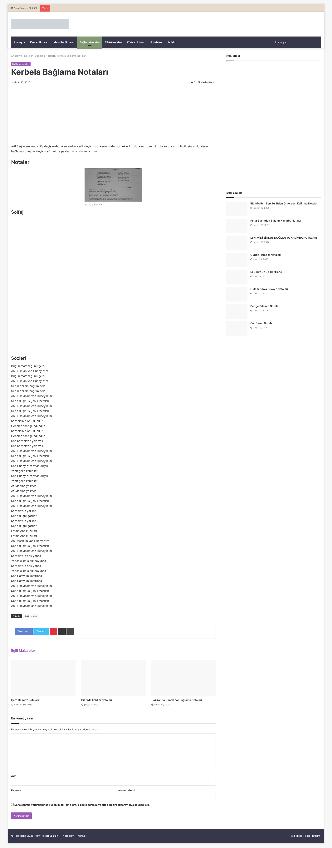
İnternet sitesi (126, 790)
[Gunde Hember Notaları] (236, 260)
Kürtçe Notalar (135, 42)
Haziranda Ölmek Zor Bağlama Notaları (176, 700)
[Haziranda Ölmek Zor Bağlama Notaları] (183, 678)
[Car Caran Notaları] (236, 328)
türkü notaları (30, 616)
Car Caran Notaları (262, 323)
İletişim (172, 42)
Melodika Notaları (64, 42)
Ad (14, 775)
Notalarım (68, 835)
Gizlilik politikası (300, 835)
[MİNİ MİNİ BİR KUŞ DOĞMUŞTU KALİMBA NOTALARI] (236, 243)
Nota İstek (156, 42)
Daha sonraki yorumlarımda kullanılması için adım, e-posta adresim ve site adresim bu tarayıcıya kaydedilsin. (82, 804)
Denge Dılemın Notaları (265, 306)
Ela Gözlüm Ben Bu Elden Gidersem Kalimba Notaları (284, 203)
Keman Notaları (39, 42)
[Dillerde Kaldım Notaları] (113, 678)
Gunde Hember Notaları (265, 254)
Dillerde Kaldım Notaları (96, 700)
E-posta (17, 790)
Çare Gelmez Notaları (25, 700)
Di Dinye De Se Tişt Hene (266, 271)
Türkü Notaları (113, 42)
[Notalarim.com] (40, 24)
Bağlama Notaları (90, 42)
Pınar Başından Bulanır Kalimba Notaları (276, 220)
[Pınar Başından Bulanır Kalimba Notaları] (236, 226)
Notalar (28, 55)
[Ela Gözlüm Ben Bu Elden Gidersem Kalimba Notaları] (236, 209)
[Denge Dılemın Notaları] (236, 311)
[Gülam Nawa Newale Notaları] (236, 294)
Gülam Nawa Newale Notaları (269, 289)
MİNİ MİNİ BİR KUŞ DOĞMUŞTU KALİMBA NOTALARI (283, 237)
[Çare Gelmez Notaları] (43, 678)
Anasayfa (19, 42)
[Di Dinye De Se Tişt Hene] (236, 277)
